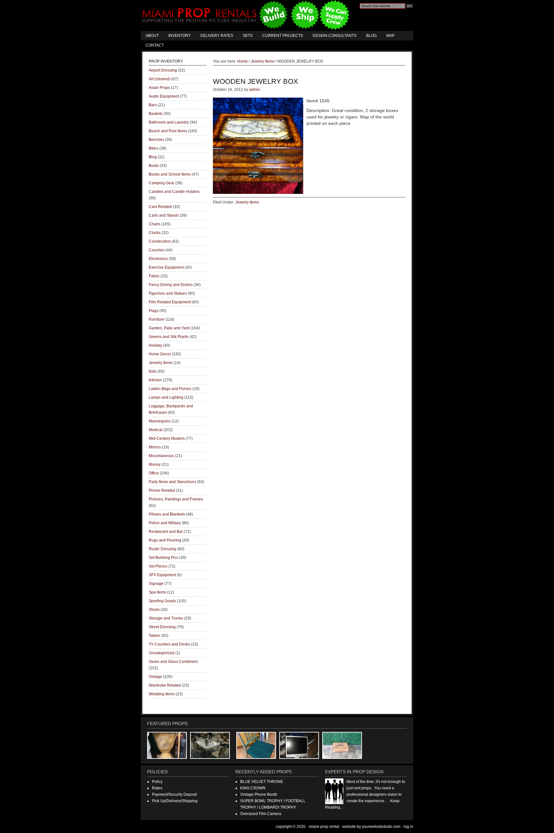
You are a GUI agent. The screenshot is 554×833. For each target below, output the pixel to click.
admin (254, 89)
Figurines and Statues (168, 293)
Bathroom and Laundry (169, 122)
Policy (157, 781)
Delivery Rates (216, 35)
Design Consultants (335, 35)
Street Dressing (162, 627)
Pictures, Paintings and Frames (176, 499)
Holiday (155, 345)
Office (154, 473)
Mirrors (155, 447)
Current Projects (282, 35)
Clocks (155, 232)
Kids (152, 371)
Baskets (156, 113)
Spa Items (157, 592)
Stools (154, 609)
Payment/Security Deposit (174, 794)
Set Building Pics (163, 557)
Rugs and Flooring (165, 540)
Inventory (179, 35)
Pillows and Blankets (167, 514)
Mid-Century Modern (167, 438)
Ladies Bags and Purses (170, 388)
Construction (160, 241)
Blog (371, 35)
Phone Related (162, 490)
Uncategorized (161, 653)
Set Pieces (158, 566)
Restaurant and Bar (166, 531)
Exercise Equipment (166, 267)
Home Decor (160, 354)
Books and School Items (170, 174)
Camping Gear (161, 183)
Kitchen (155, 380)
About (152, 35)
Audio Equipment (164, 96)
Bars (153, 105)
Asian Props (159, 87)
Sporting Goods (162, 601)
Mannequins (160, 421)
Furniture (156, 319)
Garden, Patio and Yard (169, 328)
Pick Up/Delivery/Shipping (174, 801)
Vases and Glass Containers (173, 661)
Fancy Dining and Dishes (171, 284)
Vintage (155, 676)
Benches (156, 139)
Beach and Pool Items (168, 131)
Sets (248, 35)
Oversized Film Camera (260, 813)
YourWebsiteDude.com (381, 826)
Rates (157, 788)
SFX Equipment (162, 575)
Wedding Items (162, 694)
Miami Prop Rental (246, 15)
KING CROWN (252, 788)
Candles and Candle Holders (174, 191)
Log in (408, 826)
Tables (154, 635)
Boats (154, 165)
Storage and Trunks (166, 618)
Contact (155, 45)
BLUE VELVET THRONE (261, 781)
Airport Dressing (163, 70)
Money (155, 464)
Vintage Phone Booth (258, 794)
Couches (156, 250)
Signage (156, 583)
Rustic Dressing (162, 549)
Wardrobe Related (165, 685)
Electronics (158, 258)
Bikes (153, 148)
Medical (156, 430)
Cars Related (160, 206)
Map (390, 35)
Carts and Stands (164, 215)
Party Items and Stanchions (172, 482)
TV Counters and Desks (169, 644)
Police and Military (165, 523)
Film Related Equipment (170, 302)
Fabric (154, 276)
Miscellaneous (161, 456)
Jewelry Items (247, 202)
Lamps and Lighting (166, 397)
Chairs (154, 224)
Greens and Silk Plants (169, 336)
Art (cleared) (159, 79)
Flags (153, 310)
